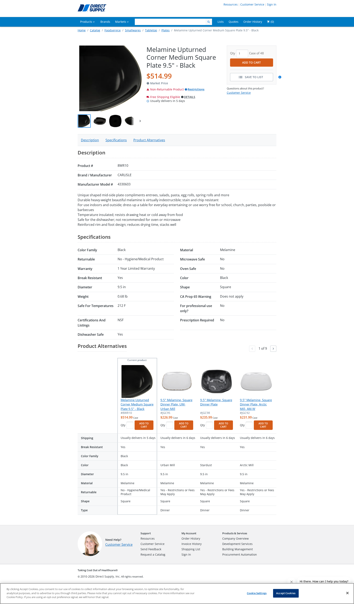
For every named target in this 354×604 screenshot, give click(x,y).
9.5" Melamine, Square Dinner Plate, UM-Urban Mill (176, 404)
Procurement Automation (239, 554)
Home (82, 30)
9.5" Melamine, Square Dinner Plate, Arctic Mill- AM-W (256, 404)
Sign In (271, 4)
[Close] (347, 593)
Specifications (116, 140)
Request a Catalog (153, 554)
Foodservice (112, 30)
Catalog (95, 30)
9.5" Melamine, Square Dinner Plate (216, 402)
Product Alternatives (149, 140)
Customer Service (252, 4)
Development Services (237, 544)
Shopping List (191, 549)
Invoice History (192, 544)
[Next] (273, 349)
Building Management (237, 549)
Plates (165, 30)
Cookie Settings (257, 593)
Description (90, 140)
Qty (123, 425)
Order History (191, 538)
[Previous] (252, 349)
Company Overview (235, 538)
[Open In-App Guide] (280, 77)
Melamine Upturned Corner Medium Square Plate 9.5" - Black (137, 404)
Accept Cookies (285, 593)
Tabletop (151, 30)
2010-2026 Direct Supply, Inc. (100, 576)
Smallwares (133, 30)
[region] (177, 593)
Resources (231, 4)
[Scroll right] (140, 121)
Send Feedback (151, 549)
